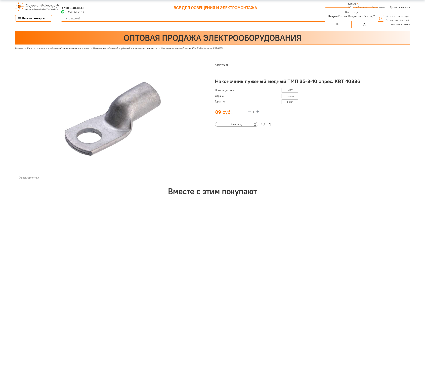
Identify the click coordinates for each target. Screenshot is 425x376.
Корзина (394, 20)
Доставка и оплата (400, 7)
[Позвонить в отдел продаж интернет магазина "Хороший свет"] (62, 3)
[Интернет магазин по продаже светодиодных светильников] (36, 7)
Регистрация (403, 16)
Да (364, 24)
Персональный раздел (400, 24)
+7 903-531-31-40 (72, 8)
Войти (393, 16)
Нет (338, 24)
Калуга (352, 3)
